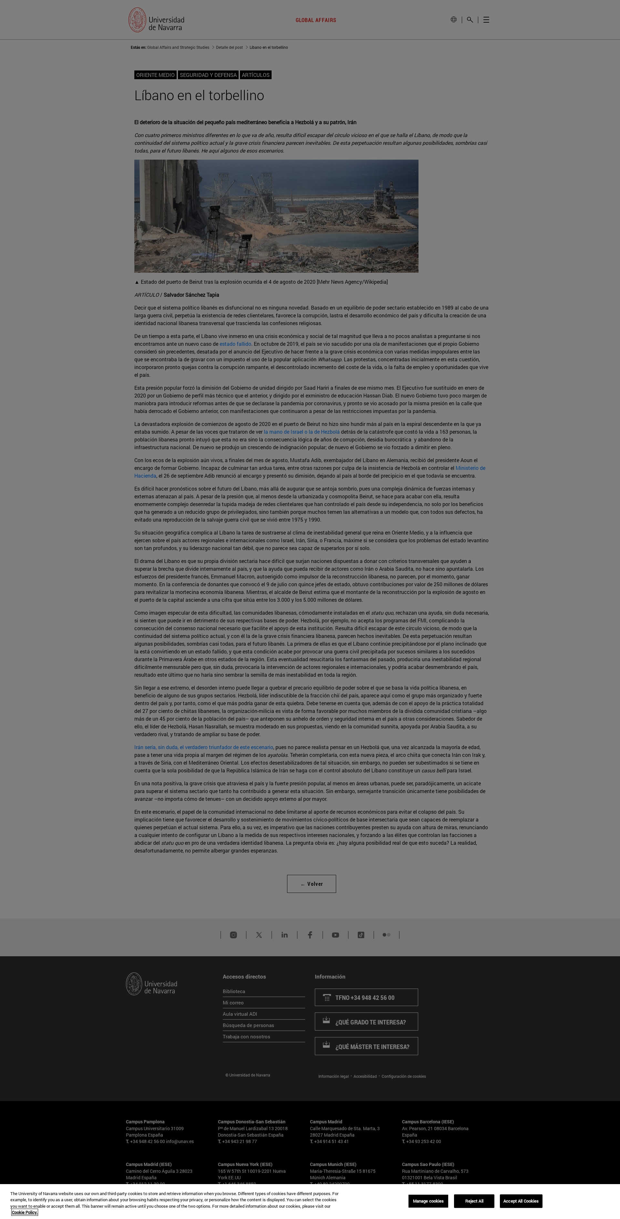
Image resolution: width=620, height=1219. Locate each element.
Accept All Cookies (521, 1201)
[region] (310, 1201)
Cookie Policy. (24, 1212)
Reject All (474, 1201)
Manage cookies (428, 1201)
